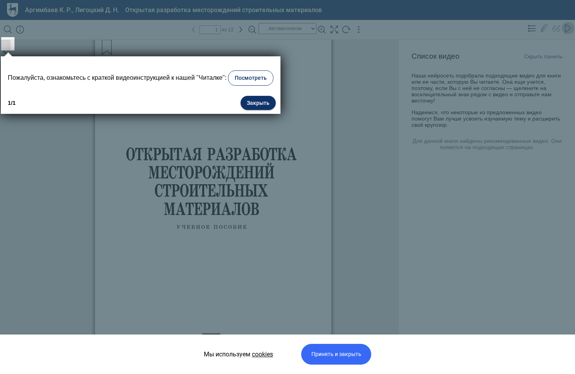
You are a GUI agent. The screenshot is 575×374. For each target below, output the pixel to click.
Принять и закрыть (336, 354)
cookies (262, 354)
